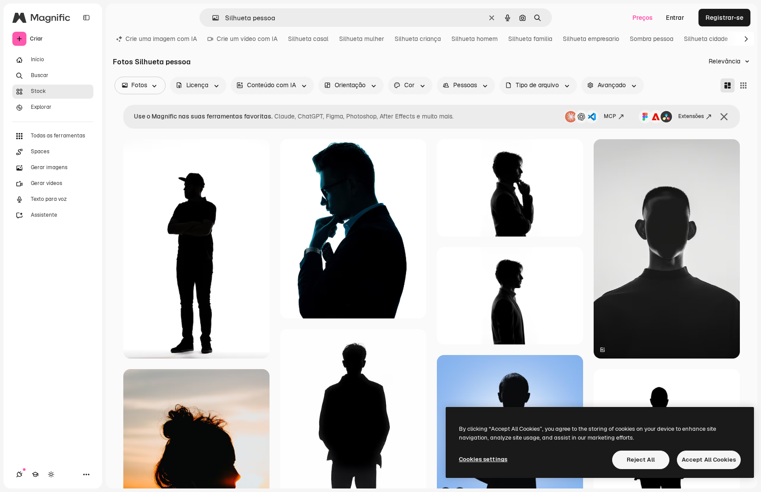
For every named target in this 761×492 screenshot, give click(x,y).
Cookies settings (483, 459)
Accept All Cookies (709, 459)
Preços (642, 18)
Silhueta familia (530, 39)
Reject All (641, 459)
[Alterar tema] (51, 474)
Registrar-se (724, 18)
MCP (610, 116)
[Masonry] (727, 85)
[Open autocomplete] (212, 18)
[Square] (743, 85)
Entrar (675, 18)
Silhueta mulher (361, 39)
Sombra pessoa (651, 39)
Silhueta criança (418, 39)
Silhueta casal (308, 39)
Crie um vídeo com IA (247, 39)
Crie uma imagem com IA (161, 39)
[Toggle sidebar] (86, 18)
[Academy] (35, 474)
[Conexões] (19, 474)
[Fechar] (724, 116)
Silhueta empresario (591, 39)
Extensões (691, 116)
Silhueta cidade (706, 39)
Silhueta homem (474, 39)
